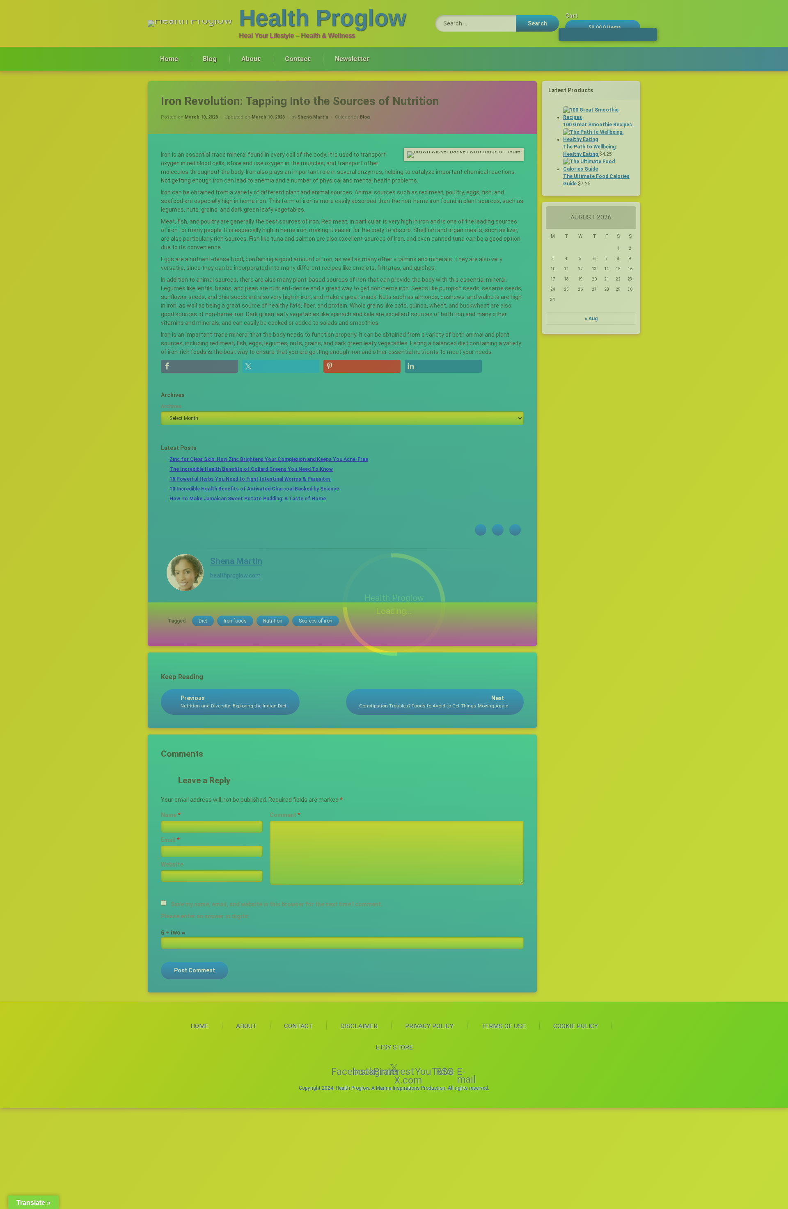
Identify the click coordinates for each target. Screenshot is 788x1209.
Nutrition (272, 621)
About (250, 59)
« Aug (591, 319)
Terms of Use (503, 1026)
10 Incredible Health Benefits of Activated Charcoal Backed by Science (254, 489)
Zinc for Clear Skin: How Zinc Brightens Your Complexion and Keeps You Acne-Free (269, 459)
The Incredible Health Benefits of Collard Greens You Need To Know (251, 469)
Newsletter (352, 59)
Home (169, 59)
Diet (203, 621)
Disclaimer (359, 1026)
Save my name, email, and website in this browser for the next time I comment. (277, 904)
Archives (171, 406)
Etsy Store (394, 1047)
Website (172, 864)
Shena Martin (313, 117)
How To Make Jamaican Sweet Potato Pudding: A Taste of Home (248, 499)
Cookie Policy (575, 1026)
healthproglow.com (235, 575)
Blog (210, 59)
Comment (285, 815)
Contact (297, 59)
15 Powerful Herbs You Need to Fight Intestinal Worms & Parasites (250, 479)
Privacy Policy (429, 1026)
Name (170, 815)
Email (170, 840)
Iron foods (235, 621)
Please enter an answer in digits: (205, 916)
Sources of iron (315, 621)
